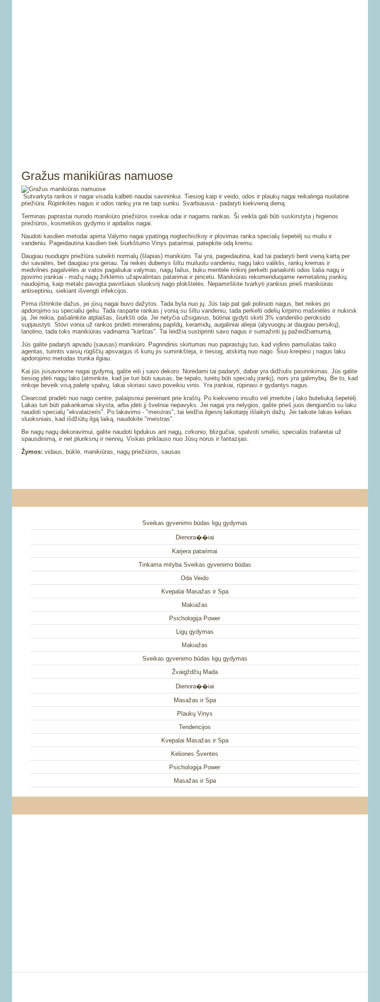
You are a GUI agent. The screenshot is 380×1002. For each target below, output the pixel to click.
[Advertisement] (190, 74)
